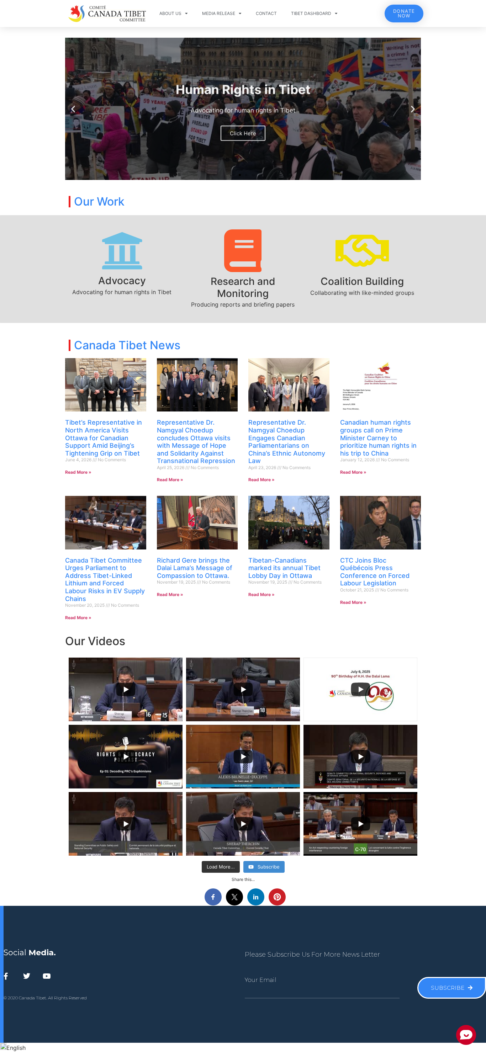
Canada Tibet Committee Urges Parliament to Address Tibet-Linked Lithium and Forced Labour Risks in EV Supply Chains (105, 579)
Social (30, 952)
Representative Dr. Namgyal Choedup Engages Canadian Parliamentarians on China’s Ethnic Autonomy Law (286, 441)
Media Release (218, 13)
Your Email (260, 980)
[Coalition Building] (362, 250)
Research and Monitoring (243, 287)
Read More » (78, 472)
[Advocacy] (122, 250)
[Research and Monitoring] (243, 250)
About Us (170, 13)
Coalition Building (362, 281)
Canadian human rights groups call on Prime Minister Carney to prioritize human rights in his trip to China (378, 438)
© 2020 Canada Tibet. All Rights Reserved (45, 997)
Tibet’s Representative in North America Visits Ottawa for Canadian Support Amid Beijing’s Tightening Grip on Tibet (103, 438)
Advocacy (122, 281)
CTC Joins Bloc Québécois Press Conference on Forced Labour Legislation (375, 572)
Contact (266, 13)
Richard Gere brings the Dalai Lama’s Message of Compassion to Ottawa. (194, 568)
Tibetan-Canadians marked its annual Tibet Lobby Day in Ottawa (284, 568)
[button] (73, 109)
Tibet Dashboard (311, 13)
